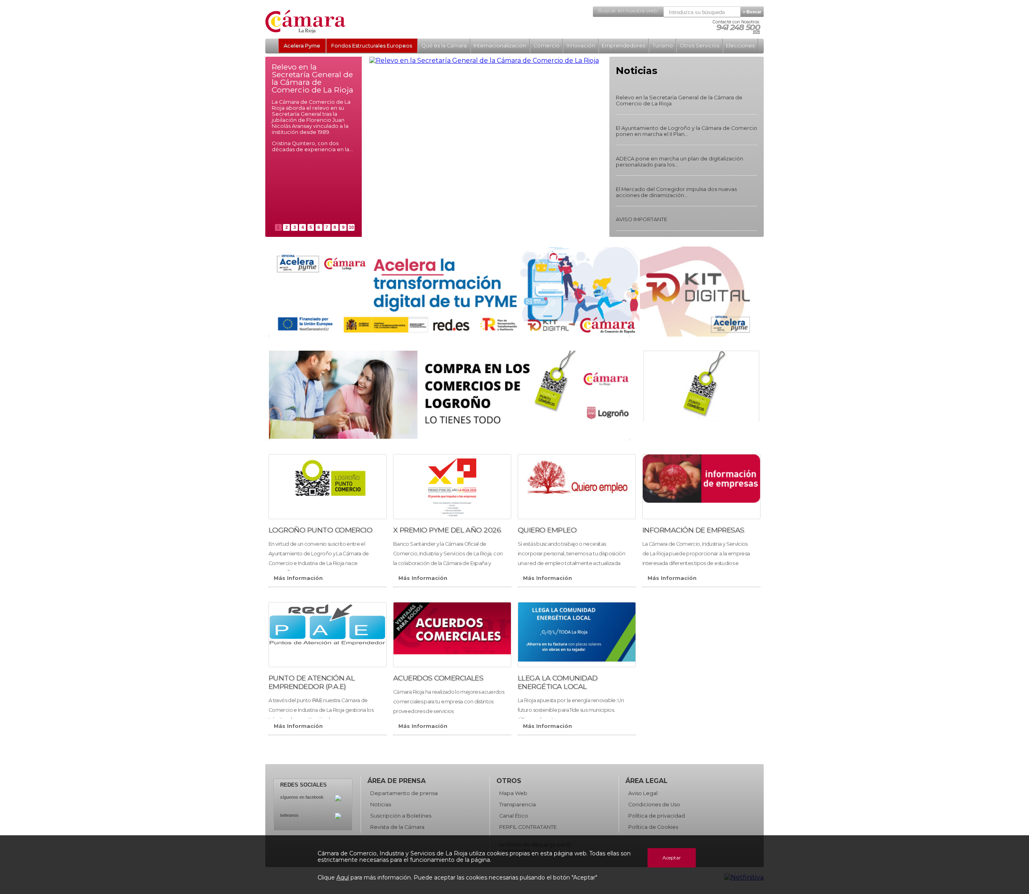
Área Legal (646, 781)
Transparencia (517, 805)
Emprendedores (623, 46)
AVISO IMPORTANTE (641, 219)
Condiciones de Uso (654, 805)
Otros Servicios (699, 46)
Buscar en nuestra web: (628, 11)
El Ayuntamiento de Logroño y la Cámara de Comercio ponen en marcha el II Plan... (686, 131)
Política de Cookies (653, 827)
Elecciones (740, 46)
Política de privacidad (656, 816)
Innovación (580, 46)
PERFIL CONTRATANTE (528, 827)
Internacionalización (500, 46)
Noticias (380, 805)
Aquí (342, 877)
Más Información (298, 578)
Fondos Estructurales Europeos (371, 46)
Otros (508, 781)
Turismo (662, 46)
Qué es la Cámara (444, 46)
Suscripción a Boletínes (400, 816)
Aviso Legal (643, 793)
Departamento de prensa (404, 793)
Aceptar (671, 858)
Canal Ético (513, 816)
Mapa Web (513, 793)
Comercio (546, 46)
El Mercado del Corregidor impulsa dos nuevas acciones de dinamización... (676, 192)
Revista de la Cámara (397, 827)
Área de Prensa (396, 781)
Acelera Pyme (302, 46)
